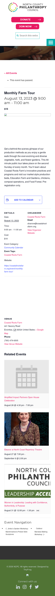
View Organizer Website (34, 231)
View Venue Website (13, 343)
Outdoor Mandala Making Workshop (41, 531)
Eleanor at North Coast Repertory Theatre (23, 449)
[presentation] (26, 376)
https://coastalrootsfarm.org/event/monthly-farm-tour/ (14, 268)
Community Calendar (13, 247)
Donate (25, 19)
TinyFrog (27, 569)
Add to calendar (23, 199)
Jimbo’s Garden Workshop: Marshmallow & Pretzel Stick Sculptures (17, 531)
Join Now (25, 26)
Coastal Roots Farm (13, 254)
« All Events (10, 73)
